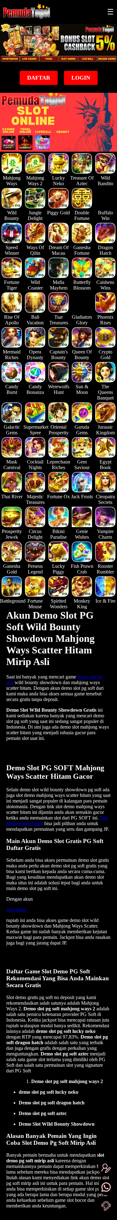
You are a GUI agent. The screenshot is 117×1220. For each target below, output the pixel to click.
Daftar (38, 78)
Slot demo (16, 909)
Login (80, 78)
